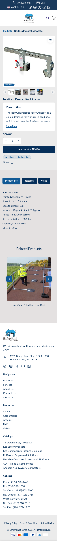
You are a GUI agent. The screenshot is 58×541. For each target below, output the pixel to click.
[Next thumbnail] (53, 92)
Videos (7, 428)
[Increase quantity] (18, 140)
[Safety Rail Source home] (29, 18)
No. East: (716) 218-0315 (16, 503)
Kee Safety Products (14, 446)
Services (7, 384)
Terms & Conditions (29, 523)
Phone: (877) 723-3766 (15, 481)
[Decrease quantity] (6, 140)
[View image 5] (40, 92)
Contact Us (9, 392)
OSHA (6, 411)
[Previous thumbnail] (5, 92)
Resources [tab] (29, 180)
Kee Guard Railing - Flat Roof (29, 304)
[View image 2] (18, 92)
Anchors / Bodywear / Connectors (22, 467)
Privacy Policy (10, 523)
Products (8, 380)
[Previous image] (8, 61)
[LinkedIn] (49, 7)
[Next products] (49, 279)
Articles (7, 419)
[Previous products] (9, 279)
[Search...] (47, 18)
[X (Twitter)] (39, 7)
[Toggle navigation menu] (4, 18)
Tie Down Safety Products (17, 442)
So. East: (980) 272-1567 (16, 507)
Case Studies (10, 415)
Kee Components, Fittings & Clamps (22, 450)
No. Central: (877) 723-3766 (18, 494)
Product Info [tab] (11, 180)
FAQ (5, 424)
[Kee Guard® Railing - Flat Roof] (29, 279)
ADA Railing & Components (18, 463)
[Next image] (50, 61)
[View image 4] (32, 92)
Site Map (8, 397)
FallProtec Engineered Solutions (20, 455)
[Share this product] (13, 162)
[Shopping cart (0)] (54, 18)
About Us (8, 388)
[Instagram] (35, 7)
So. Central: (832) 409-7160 (18, 490)
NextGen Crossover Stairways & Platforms (26, 459)
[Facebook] (30, 7)
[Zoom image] (50, 40)
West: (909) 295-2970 (15, 498)
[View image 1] (11, 92)
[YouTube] (44, 7)
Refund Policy (47, 523)
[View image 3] (25, 92)
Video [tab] (44, 180)
